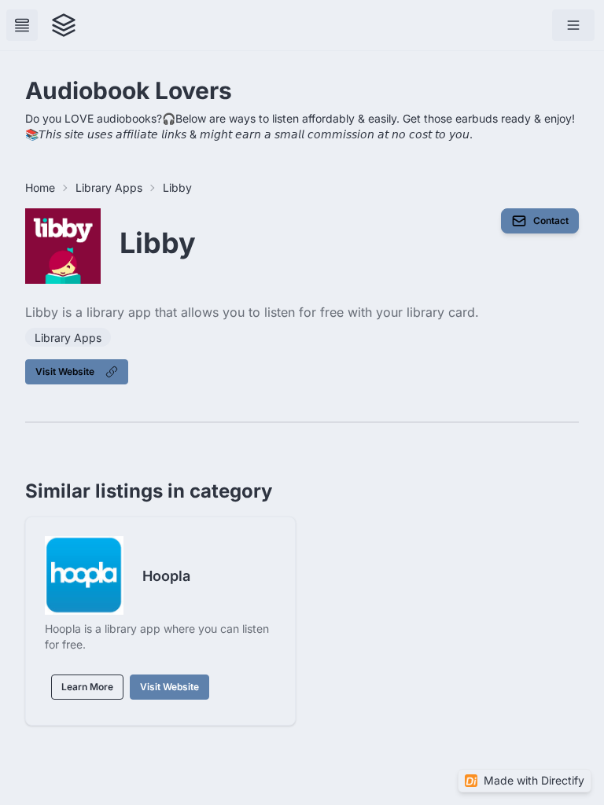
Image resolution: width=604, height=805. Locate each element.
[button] (573, 25)
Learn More (87, 687)
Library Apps (109, 187)
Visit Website (64, 371)
